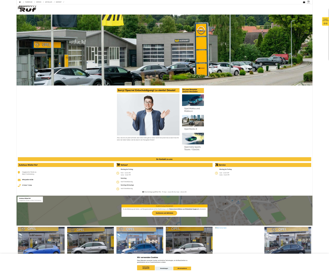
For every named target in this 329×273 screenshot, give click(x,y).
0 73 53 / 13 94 (27, 185)
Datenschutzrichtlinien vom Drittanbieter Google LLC (184, 209)
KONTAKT (59, 2)
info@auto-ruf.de (27, 179)
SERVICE (38, 2)
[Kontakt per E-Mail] (304, 2)
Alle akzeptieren (182, 268)
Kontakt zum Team (325, 19)
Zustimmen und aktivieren (164, 213)
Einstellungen (164, 268)
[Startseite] (308, 2)
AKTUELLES (48, 2)
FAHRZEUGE (28, 2)
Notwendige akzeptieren (145, 267)
